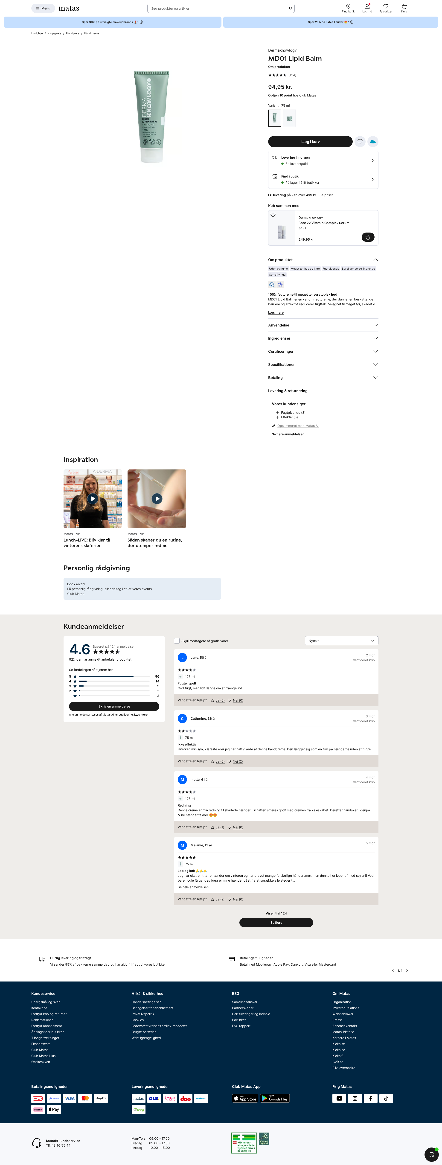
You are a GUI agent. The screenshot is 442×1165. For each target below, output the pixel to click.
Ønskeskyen (40, 1062)
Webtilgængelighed (146, 1038)
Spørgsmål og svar (45, 1002)
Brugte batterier (144, 1032)
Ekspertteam (40, 1044)
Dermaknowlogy (282, 50)
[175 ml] (289, 118)
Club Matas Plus (43, 1056)
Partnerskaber (242, 1008)
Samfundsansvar (244, 1002)
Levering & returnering (288, 390)
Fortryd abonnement (46, 1026)
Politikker (239, 1020)
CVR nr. (337, 1062)
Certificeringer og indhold (251, 1014)
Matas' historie (343, 1032)
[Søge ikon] (290, 8)
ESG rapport (241, 1026)
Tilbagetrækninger (45, 1038)
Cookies (138, 1020)
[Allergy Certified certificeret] (272, 284)
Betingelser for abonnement (152, 1008)
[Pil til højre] (407, 970)
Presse (337, 1020)
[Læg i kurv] (368, 237)
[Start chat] (432, 1155)
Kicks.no (338, 1050)
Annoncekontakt (344, 1026)
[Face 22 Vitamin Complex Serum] (323, 227)
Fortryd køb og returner (49, 1014)
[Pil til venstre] (393, 970)
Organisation (342, 1002)
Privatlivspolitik (143, 1014)
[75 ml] (274, 118)
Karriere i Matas (344, 1038)
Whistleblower (342, 1014)
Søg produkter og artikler (170, 8)
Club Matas (39, 1050)
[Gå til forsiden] (69, 8)
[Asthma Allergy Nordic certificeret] (280, 284)
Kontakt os (39, 1008)
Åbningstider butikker (47, 1032)
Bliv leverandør (343, 1068)
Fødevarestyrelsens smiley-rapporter (159, 1026)
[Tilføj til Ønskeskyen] (372, 141)
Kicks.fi (337, 1056)
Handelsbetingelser (146, 1002)
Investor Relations (345, 1008)
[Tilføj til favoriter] (360, 141)
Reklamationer (42, 1020)
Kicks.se (338, 1044)
